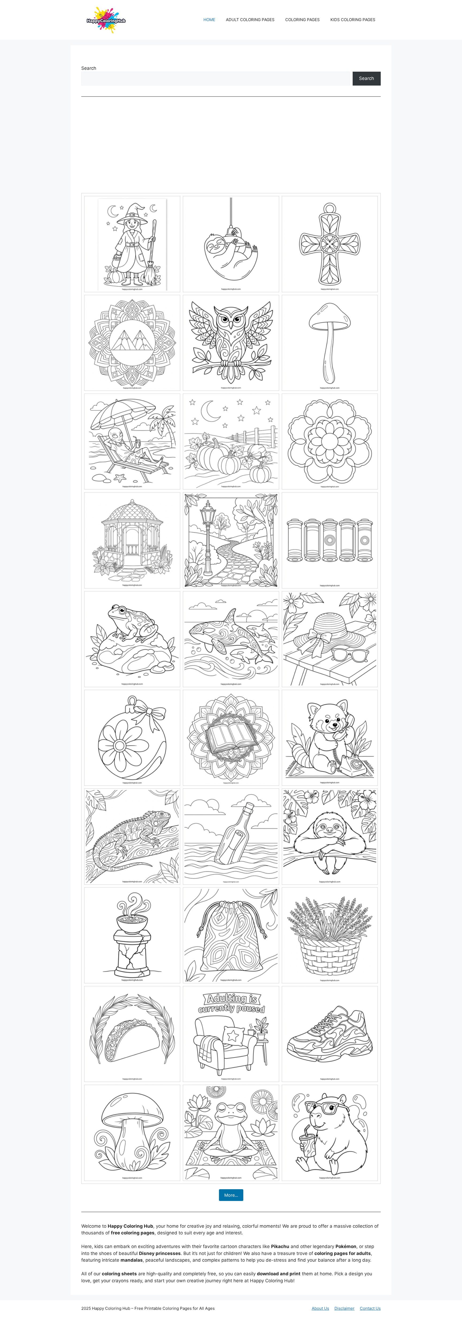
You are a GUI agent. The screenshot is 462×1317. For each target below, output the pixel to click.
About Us (320, 1308)
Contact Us (370, 1308)
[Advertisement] (231, 144)
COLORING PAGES (302, 19)
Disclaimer (344, 1308)
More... (231, 1195)
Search (88, 68)
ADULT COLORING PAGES (250, 19)
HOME (209, 19)
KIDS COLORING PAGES (352, 19)
